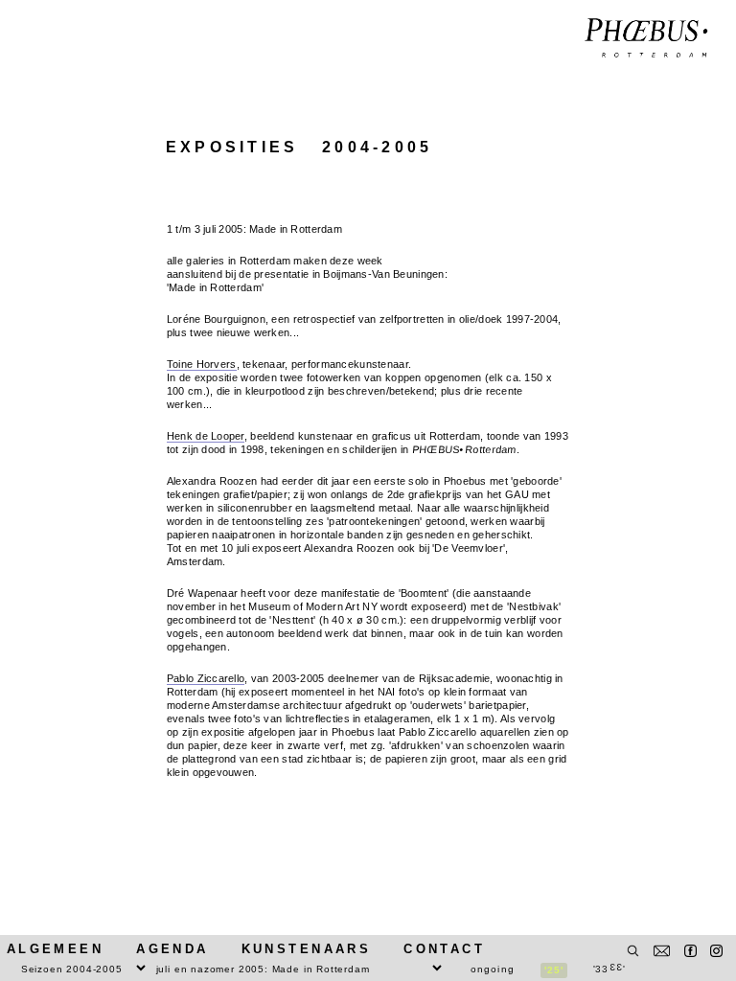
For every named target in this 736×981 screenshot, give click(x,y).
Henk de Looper (205, 436)
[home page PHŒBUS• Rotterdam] (646, 38)
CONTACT (444, 949)
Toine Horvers (202, 364)
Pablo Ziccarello (206, 678)
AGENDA (172, 949)
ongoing (493, 969)
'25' (554, 970)
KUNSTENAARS (306, 949)
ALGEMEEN (55, 949)
